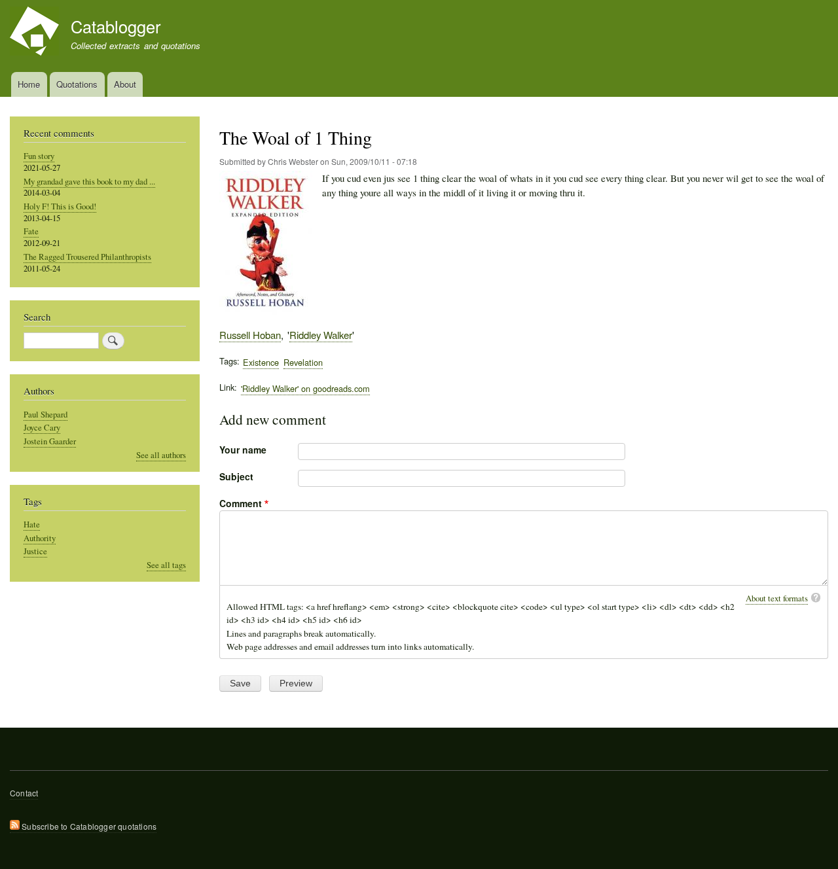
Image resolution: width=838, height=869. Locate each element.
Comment (240, 503)
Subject (236, 476)
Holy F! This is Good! (60, 206)
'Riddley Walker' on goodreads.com (305, 388)
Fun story (39, 156)
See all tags (166, 565)
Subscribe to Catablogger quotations (88, 826)
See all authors (161, 455)
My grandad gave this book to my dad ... (89, 181)
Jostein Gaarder (50, 441)
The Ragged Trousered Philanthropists (87, 256)
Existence (261, 362)
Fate (31, 231)
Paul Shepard (45, 414)
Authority (40, 538)
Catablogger (115, 26)
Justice (35, 551)
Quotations (77, 84)
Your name (242, 449)
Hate (32, 524)
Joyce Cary (42, 427)
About (125, 84)
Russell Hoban (250, 335)
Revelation (303, 362)
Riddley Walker (320, 335)
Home (29, 84)
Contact (24, 792)
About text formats (777, 598)
